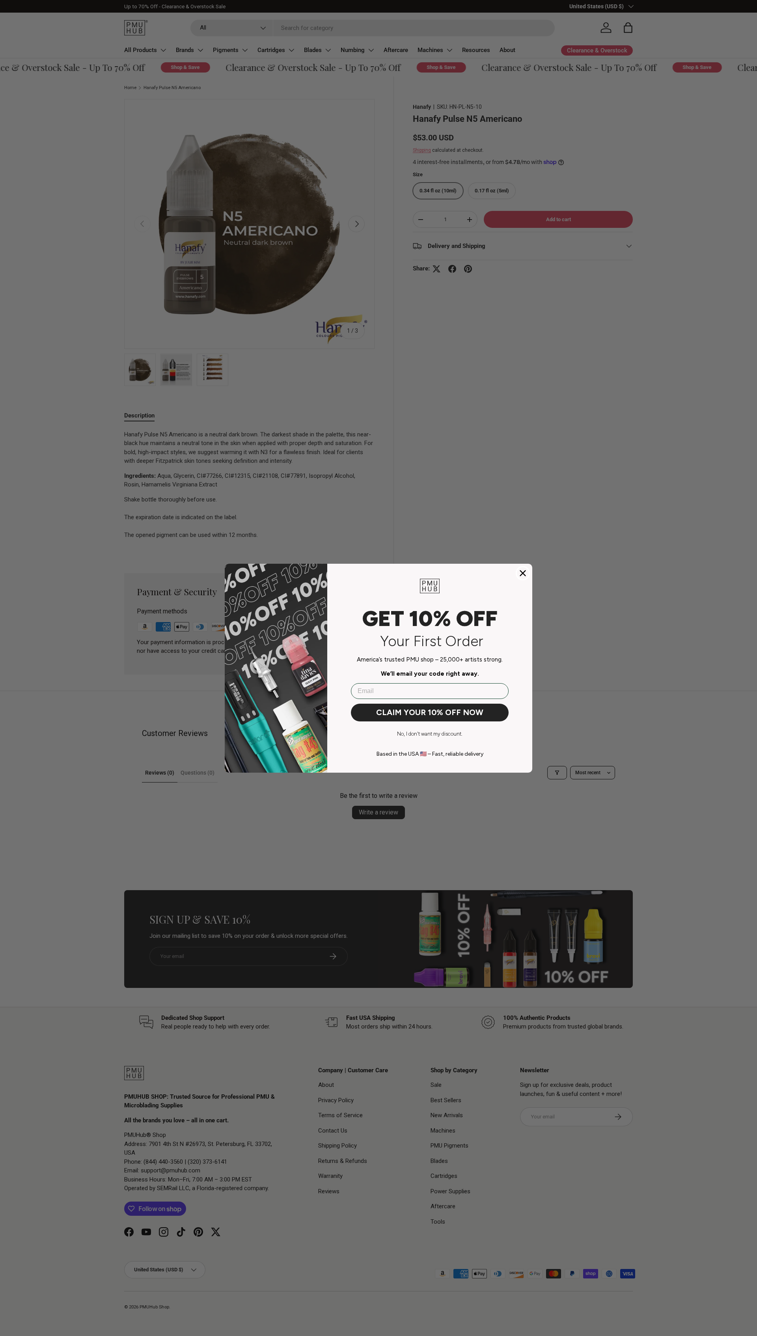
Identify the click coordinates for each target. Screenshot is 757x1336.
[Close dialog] (522, 573)
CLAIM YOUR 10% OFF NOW (429, 712)
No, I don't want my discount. (429, 734)
